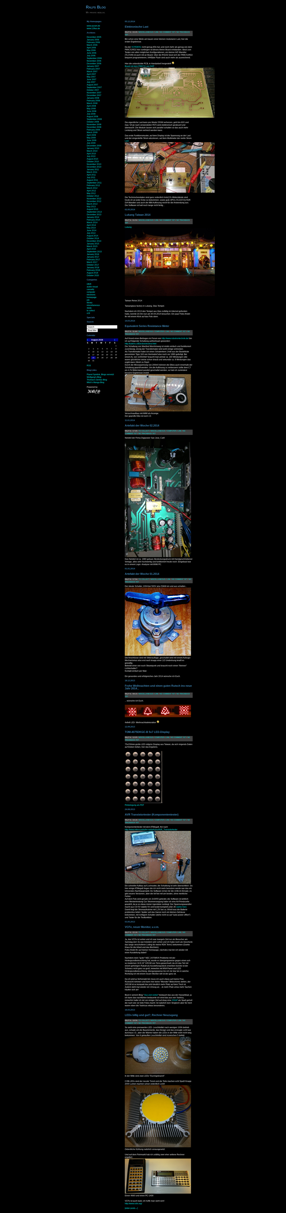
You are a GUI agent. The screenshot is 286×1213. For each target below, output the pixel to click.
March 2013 (92, 204)
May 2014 (91, 228)
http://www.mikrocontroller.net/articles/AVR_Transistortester (151, 829)
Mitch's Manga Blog (95, 382)
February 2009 (93, 130)
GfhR (89, 284)
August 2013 (92, 209)
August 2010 (92, 159)
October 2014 (93, 238)
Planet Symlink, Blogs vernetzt (100, 374)
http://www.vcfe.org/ (133, 1203)
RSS (89, 365)
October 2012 (93, 196)
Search (90, 322)
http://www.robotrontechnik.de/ (175, 338)
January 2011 (93, 169)
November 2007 (94, 93)
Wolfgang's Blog (94, 377)
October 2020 (93, 275)
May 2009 (91, 138)
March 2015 (92, 246)
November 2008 (94, 124)
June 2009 (91, 140)
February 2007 (93, 69)
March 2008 (92, 103)
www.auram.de (93, 26)
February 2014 (93, 220)
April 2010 (91, 153)
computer (91, 292)
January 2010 (93, 148)
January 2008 (93, 98)
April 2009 (91, 135)
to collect (91, 310)
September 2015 (94, 251)
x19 (88, 313)
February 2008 (93, 100)
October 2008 (93, 122)
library (89, 302)
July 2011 (91, 177)
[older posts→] (131, 1208)
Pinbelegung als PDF (134, 805)
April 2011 (91, 175)
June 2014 (91, 230)
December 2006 (94, 63)
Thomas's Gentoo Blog (97, 380)
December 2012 (94, 201)
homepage (91, 297)
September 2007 (94, 87)
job (88, 300)
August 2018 (92, 273)
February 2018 (93, 270)
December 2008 (94, 127)
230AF (175, 1000)
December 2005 (94, 37)
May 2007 (91, 77)
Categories (92, 280)
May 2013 (91, 206)
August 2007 (92, 85)
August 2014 (92, 236)
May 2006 (91, 50)
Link (156, 32)
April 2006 (91, 48)
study (89, 308)
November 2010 (94, 164)
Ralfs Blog (96, 7)
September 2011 (94, 183)
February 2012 (93, 185)
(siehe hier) (181, 907)
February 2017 (93, 259)
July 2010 (91, 156)
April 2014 (91, 225)
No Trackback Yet (147, 433)
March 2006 (92, 45)
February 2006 (93, 42)
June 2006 (91, 53)
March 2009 (92, 132)
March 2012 (92, 188)
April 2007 (91, 74)
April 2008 (91, 106)
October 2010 (93, 161)
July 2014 (91, 233)
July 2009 (91, 143)
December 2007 (94, 95)
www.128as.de (93, 28)
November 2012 (94, 199)
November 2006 (94, 61)
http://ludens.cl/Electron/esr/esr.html (140, 344)
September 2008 (94, 119)
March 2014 (92, 222)
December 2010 (94, 167)
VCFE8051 (136, 47)
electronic (91, 295)
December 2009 (94, 146)
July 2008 (91, 114)
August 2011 (92, 180)
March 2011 (92, 172)
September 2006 (94, 58)
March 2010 (92, 151)
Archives (91, 33)
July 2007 (91, 82)
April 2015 (91, 249)
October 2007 (93, 90)
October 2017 (93, 265)
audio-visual (92, 287)
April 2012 (91, 191)
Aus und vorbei (151, 995)
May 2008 (91, 108)
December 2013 (94, 214)
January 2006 (93, 40)
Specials (91, 317)
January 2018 (93, 267)
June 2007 (91, 79)
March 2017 (92, 262)
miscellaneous (93, 305)
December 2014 (94, 241)
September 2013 (94, 212)
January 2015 (93, 244)
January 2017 (93, 257)
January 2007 (93, 66)
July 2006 (91, 55)
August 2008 (92, 116)
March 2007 (92, 71)
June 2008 (91, 111)
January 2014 (93, 217)
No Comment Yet (167, 32)
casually (90, 289)
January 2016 (93, 254)
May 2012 (91, 193)
